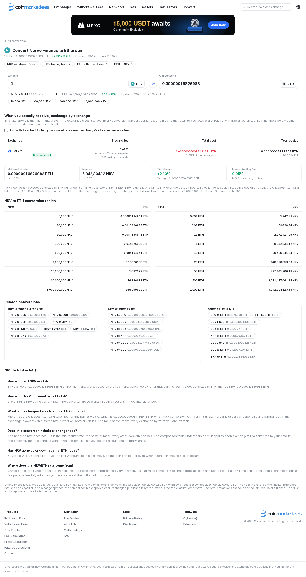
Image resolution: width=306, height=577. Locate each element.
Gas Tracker (13, 530)
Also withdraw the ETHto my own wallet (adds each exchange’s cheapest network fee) (69, 130)
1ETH (200, 243)
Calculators (167, 7)
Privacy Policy (132, 518)
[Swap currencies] (153, 84)
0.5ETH (199, 234)
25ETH (199, 262)
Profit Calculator (15, 541)
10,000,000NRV (95, 101)
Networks (116, 7)
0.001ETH (197, 216)
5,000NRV (65, 216)
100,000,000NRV (61, 280)
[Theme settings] (298, 7)
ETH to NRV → (123, 64)
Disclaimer (130, 524)
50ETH (199, 271)
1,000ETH (197, 289)
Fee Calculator (14, 536)
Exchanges (63, 7)
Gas (133, 7)
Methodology (73, 530)
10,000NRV (18, 101)
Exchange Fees (15, 518)
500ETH (198, 280)
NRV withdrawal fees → (22, 64)
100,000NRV (42, 101)
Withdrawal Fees (90, 7)
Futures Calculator (17, 547)
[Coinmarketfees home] (26, 7)
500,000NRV (64, 253)
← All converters (15, 41)
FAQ (66, 536)
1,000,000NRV (67, 101)
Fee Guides (72, 518)
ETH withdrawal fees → (92, 64)
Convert (188, 7)
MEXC (18, 151)
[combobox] (266, 7)
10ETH (199, 253)
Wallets (147, 7)
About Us (70, 524)
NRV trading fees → (57, 64)
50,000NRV (65, 234)
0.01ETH (198, 225)
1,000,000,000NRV (60, 289)
